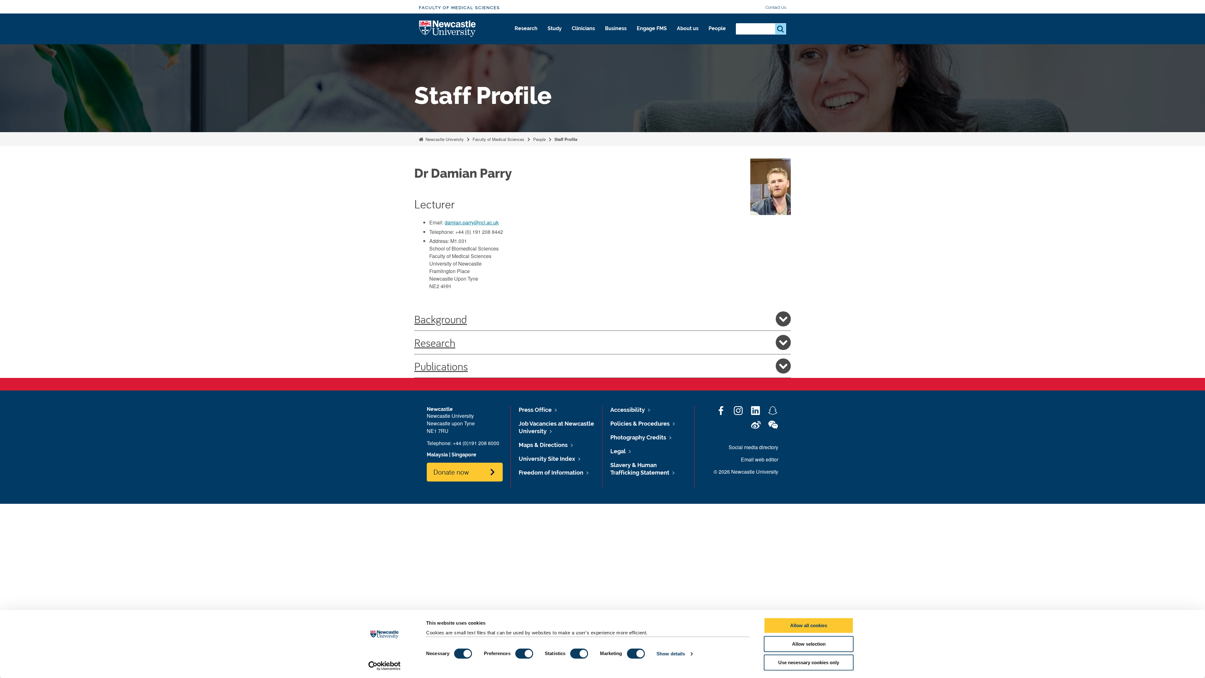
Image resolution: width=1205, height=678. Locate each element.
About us (688, 28)
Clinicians (583, 28)
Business (616, 28)
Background (440, 319)
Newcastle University (444, 139)
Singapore (464, 455)
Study (555, 28)
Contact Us (775, 7)
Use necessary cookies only (808, 662)
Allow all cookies (808, 625)
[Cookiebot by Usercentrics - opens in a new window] (384, 665)
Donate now (451, 471)
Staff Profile (565, 139)
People (717, 28)
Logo (447, 29)
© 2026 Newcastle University (746, 471)
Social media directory (753, 447)
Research (526, 28)
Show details (670, 653)
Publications (441, 366)
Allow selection (809, 644)
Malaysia (437, 455)
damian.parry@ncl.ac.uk (472, 222)
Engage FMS (652, 28)
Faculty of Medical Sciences (459, 7)
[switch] (524, 653)
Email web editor (759, 459)
